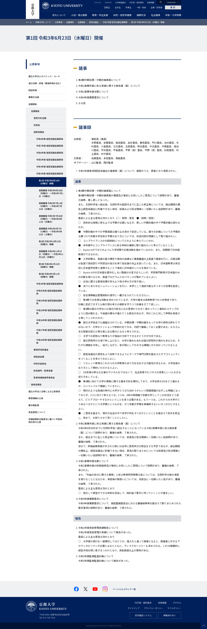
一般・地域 (141, 7)
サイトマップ (133, 608)
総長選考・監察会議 (43, 370)
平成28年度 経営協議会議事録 (49, 322)
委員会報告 (36, 384)
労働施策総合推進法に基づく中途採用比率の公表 (45, 421)
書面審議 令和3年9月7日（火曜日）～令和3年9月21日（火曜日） (50, 231)
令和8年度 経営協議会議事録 (49, 138)
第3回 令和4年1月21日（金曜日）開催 (49, 265)
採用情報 (150, 2)
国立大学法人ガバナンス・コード (44, 76)
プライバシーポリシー (153, 608)
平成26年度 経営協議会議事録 (49, 341)
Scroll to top (204, 626)
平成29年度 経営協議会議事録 (49, 312)
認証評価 (32, 90)
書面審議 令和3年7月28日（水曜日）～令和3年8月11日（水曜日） (51, 218)
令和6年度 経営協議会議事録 (49, 152)
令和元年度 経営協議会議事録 (49, 292)
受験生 (107, 7)
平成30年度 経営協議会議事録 (49, 302)
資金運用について (36, 412)
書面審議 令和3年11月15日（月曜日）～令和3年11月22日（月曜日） (51, 254)
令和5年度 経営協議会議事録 (49, 159)
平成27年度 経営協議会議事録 (49, 331)
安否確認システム (143, 615)
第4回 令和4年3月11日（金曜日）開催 (49, 275)
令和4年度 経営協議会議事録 (49, 166)
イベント (97, 2)
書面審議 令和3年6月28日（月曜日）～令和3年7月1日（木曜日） (51, 193)
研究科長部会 (40, 363)
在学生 (118, 7)
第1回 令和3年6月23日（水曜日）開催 (49, 182)
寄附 (173, 7)
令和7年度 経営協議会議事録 (49, 145)
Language (171, 2)
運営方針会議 (40, 118)
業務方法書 (33, 97)
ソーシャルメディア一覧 (124, 589)
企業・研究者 (156, 7)
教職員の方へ (169, 615)
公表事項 (58, 22)
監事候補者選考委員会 (44, 377)
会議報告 (70, 22)
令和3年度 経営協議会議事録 (115, 22)
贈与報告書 (33, 405)
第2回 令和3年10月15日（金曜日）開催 (50, 243)
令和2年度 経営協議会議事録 (49, 283)
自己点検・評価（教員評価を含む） (45, 83)
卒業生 (128, 7)
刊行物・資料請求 (136, 2)
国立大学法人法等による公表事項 (44, 391)
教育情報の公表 (35, 398)
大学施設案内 (120, 2)
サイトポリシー (174, 608)
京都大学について (43, 22)
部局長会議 (39, 356)
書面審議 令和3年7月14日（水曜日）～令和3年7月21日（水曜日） (51, 206)
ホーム (29, 22)
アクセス (108, 2)
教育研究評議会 (41, 349)
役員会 (37, 125)
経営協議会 (94, 22)
